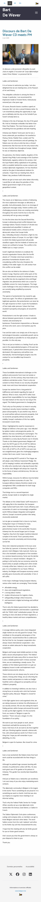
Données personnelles (14, 866)
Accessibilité (30, 866)
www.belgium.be (20, 891)
